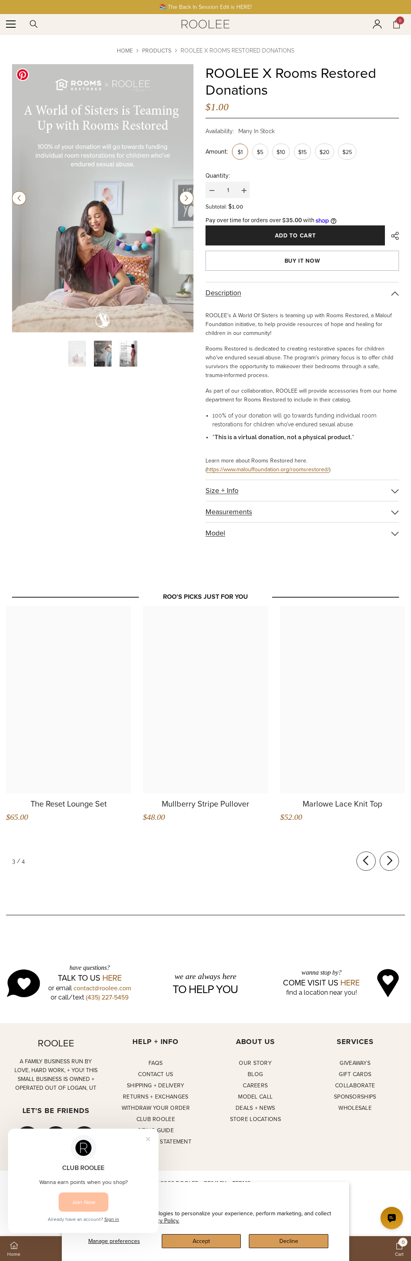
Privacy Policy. (162, 1220)
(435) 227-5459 (107, 997)
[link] (399, 1248)
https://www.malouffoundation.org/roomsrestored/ (268, 469)
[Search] (34, 24)
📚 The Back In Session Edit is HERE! (205, 7)
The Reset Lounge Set (69, 803)
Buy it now (302, 261)
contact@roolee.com (102, 987)
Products (156, 51)
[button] (19, 198)
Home (125, 51)
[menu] (11, 24)
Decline (288, 1241)
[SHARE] (392, 235)
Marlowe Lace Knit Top (342, 803)
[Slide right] (389, 861)
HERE (112, 977)
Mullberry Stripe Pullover (205, 803)
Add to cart (295, 235)
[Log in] (377, 24)
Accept (201, 1241)
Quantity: (218, 175)
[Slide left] (366, 861)
